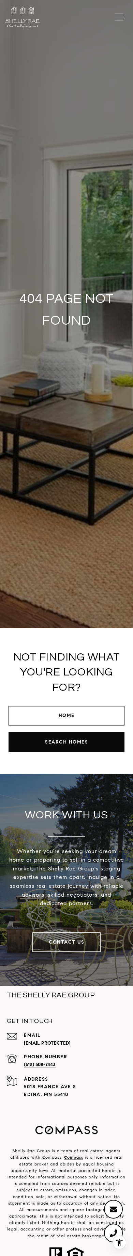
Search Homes (66, 742)
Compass (73, 1157)
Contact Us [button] (66, 942)
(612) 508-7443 (40, 1064)
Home (67, 715)
